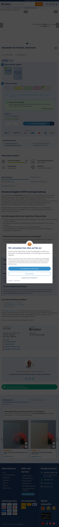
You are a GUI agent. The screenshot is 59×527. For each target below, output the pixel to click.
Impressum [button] (10, 280)
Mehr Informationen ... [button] (13, 264)
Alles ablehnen (29, 273)
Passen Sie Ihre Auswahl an (29, 278)
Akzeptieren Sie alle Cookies (30, 268)
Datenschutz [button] (17, 280)
